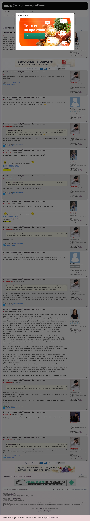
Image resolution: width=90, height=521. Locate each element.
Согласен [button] (83, 518)
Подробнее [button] (55, 518)
